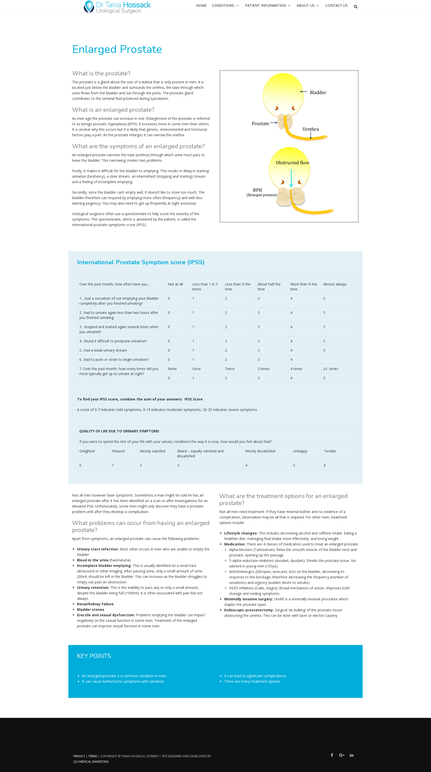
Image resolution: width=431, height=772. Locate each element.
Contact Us (336, 5)
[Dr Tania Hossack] (117, 7)
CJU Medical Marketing (91, 762)
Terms (92, 756)
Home (201, 5)
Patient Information (265, 5)
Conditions (223, 5)
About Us (306, 5)
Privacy (79, 756)
